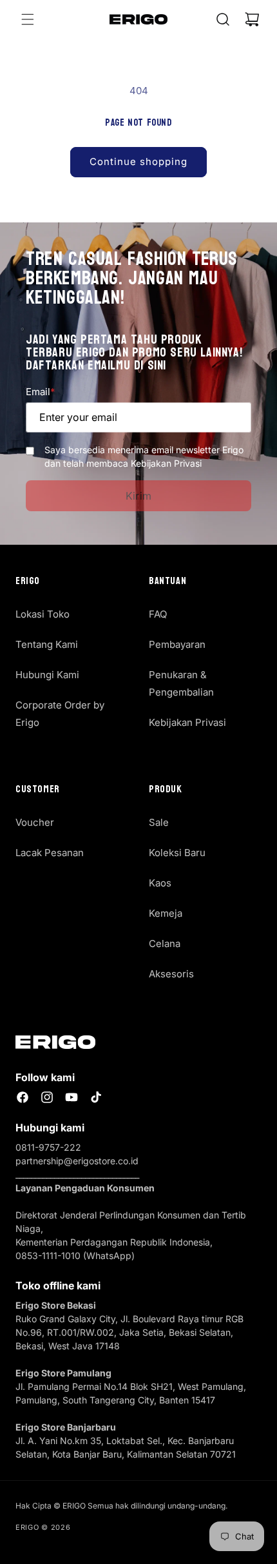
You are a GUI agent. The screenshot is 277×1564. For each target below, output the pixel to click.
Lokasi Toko (42, 614)
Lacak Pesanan (49, 852)
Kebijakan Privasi (187, 722)
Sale (159, 822)
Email (40, 392)
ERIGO (27, 1527)
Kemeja (165, 913)
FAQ (158, 614)
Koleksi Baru (177, 852)
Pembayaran (177, 644)
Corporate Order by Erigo (59, 713)
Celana (164, 943)
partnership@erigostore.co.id (76, 1160)
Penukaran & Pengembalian (181, 683)
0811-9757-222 (48, 1147)
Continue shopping (138, 161)
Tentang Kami (46, 644)
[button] (28, 19)
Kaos (160, 883)
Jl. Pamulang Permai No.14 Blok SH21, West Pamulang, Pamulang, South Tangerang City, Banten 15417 (130, 1386)
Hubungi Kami (47, 675)
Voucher (34, 822)
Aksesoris (171, 974)
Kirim (139, 495)
